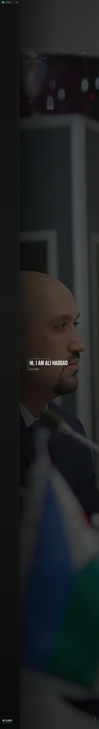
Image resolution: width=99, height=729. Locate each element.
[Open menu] (16, 2)
